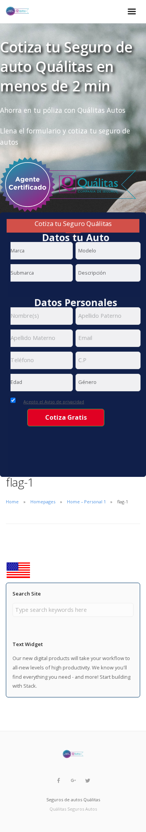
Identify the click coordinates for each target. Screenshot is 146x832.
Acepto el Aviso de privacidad (53, 402)
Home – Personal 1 (86, 501)
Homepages (42, 501)
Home (12, 501)
